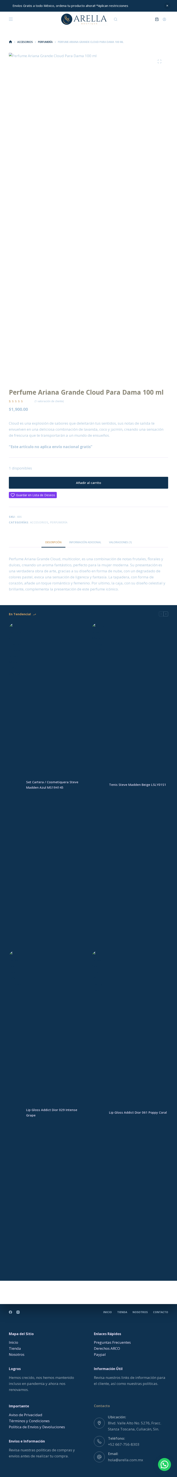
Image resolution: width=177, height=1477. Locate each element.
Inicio (107, 1312)
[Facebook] (10, 1312)
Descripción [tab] (53, 542)
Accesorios (39, 522)
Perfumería (59, 522)
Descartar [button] (167, 6)
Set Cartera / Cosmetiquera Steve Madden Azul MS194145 (52, 785)
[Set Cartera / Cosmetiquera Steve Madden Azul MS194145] (15, 784)
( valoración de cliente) (49, 401)
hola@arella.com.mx (125, 1459)
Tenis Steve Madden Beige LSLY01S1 (137, 784)
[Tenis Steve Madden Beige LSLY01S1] (98, 784)
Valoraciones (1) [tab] (120, 542)
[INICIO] (10, 42)
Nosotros (140, 1312)
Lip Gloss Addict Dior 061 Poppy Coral (138, 1112)
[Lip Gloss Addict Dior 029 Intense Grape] (15, 1112)
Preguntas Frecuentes (112, 1342)
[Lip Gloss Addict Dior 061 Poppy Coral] (98, 1112)
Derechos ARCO (107, 1348)
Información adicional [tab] (85, 542)
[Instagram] (18, 1312)
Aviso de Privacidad (25, 1414)
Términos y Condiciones (29, 1420)
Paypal (100, 1354)
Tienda (122, 1312)
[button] (164, 1464)
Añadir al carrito (88, 482)
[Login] (164, 19)
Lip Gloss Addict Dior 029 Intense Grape (51, 1112)
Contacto (160, 1312)
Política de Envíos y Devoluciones (37, 1426)
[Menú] (11, 19)
